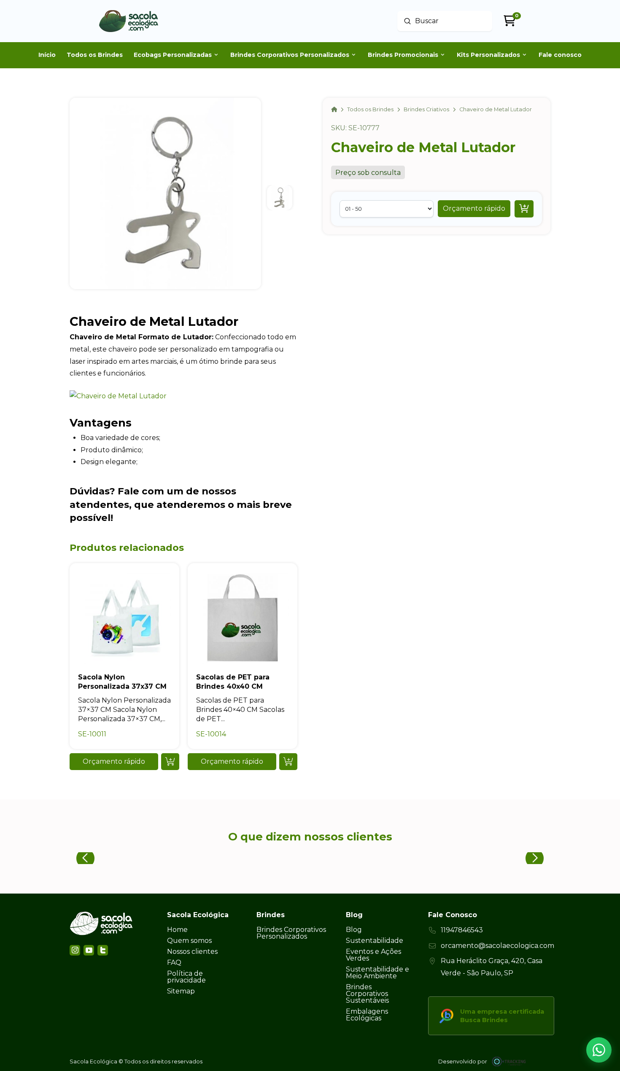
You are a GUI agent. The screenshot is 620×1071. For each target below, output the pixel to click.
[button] (474, 208)
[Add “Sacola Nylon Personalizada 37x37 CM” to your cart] (170, 761)
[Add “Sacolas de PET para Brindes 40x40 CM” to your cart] (288, 761)
